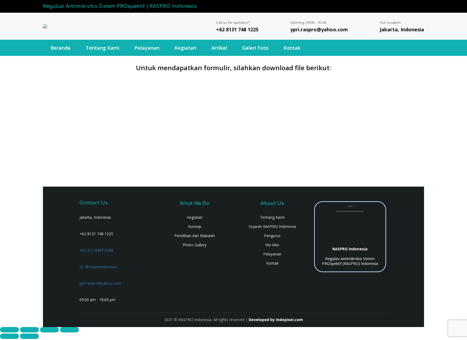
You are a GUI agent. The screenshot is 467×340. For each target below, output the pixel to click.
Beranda (61, 48)
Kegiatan (185, 48)
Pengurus (272, 235)
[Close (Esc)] (69, 329)
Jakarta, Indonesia (402, 29)
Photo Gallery (194, 244)
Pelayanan (147, 48)
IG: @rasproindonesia (98, 266)
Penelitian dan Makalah (194, 235)
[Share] (49, 329)
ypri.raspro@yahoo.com (319, 29)
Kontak (292, 48)
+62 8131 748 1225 (237, 29)
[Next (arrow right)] (29, 336)
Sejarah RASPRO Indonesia (272, 226)
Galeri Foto (255, 48)
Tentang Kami (102, 48)
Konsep (194, 226)
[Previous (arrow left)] (9, 336)
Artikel (219, 48)
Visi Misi (272, 244)
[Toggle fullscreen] (29, 329)
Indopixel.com (289, 319)
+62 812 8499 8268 (96, 250)
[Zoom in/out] (9, 329)
